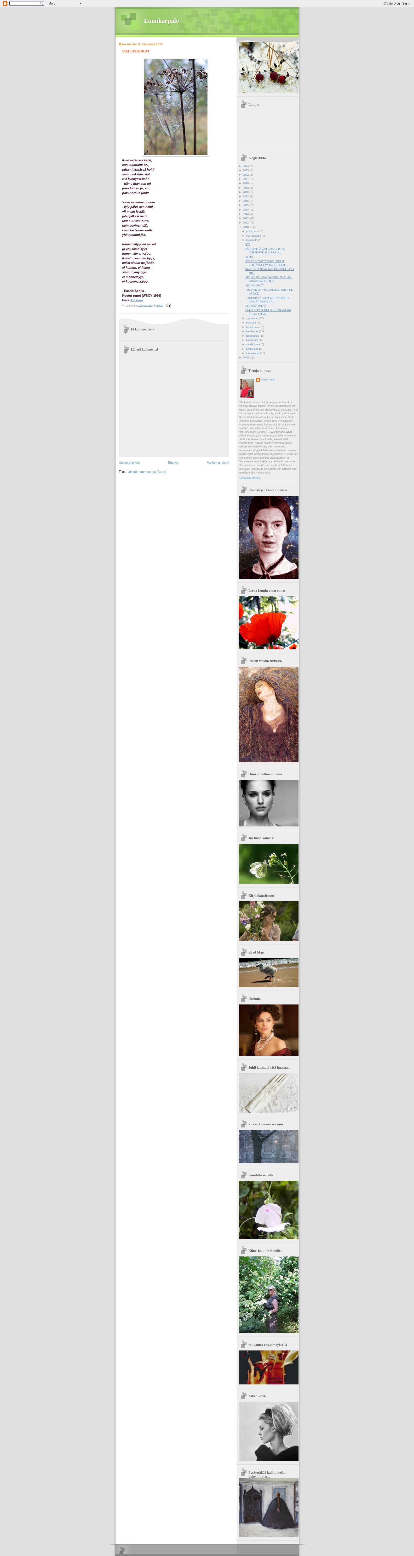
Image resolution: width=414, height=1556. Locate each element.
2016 (246, 200)
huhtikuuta (252, 340)
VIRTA (249, 256)
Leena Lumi (267, 379)
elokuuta (251, 322)
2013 (246, 213)
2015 (246, 205)
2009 (246, 357)
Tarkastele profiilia (249, 477)
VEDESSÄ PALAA (255, 305)
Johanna (136, 300)
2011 (246, 222)
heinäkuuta (252, 327)
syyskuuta (252, 318)
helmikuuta (252, 348)
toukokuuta (253, 335)
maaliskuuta (253, 344)
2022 (246, 174)
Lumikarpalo (161, 20)
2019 (246, 187)
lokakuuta (252, 240)
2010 (246, 227)
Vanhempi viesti (218, 462)
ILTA (247, 244)
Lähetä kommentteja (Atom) (146, 472)
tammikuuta (253, 353)
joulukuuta (252, 231)
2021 (246, 179)
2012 (246, 218)
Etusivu (173, 462)
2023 (246, 170)
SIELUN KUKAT (254, 285)
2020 (246, 183)
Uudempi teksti (129, 462)
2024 (246, 166)
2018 (246, 192)
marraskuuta (254, 235)
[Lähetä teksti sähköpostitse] (168, 305)
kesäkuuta (252, 331)
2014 (246, 209)
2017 (246, 196)
